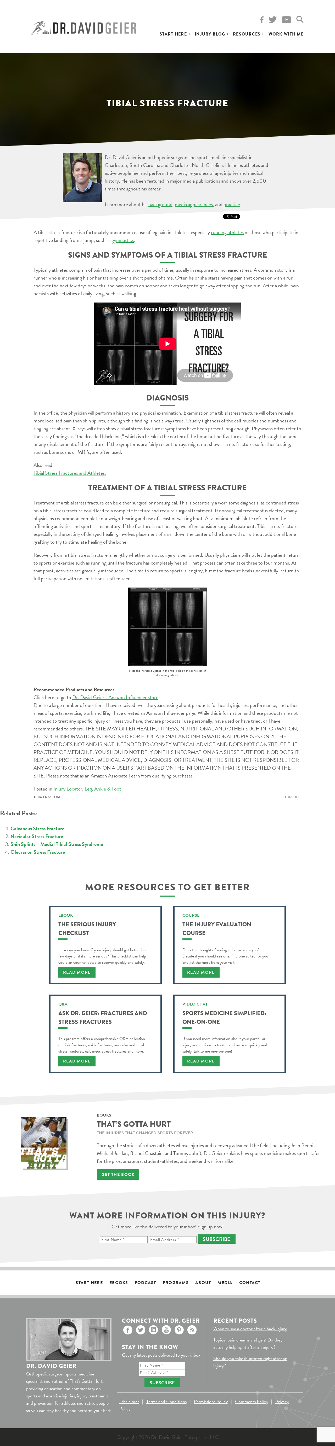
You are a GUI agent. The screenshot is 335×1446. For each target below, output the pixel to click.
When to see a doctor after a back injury (250, 1328)
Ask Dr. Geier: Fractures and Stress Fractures (102, 1017)
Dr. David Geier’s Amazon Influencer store (115, 697)
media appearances (194, 204)
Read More (77, 972)
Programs (176, 1283)
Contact (250, 1283)
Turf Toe (293, 797)
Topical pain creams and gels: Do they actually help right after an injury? (247, 1343)
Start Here (173, 34)
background (160, 204)
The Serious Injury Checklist (87, 928)
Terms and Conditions (166, 1401)
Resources (247, 34)
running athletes (227, 232)
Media (224, 1283)
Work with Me (286, 34)
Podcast (145, 1283)
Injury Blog (210, 34)
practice (232, 204)
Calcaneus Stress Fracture (37, 828)
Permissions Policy (211, 1401)
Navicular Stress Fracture (36, 836)
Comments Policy (251, 1401)
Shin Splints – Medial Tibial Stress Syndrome (56, 844)
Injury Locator (67, 789)
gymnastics (122, 240)
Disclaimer (129, 1401)
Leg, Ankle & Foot (103, 789)
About (203, 1283)
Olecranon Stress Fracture (37, 852)
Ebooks (118, 1283)
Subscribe (216, 1239)
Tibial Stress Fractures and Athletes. (70, 473)
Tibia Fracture (47, 797)
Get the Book (118, 1174)
